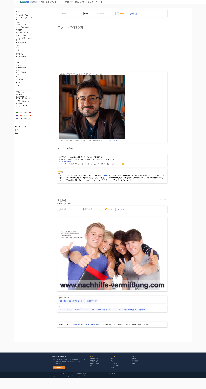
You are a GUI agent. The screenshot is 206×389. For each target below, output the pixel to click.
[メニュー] (17, 2)
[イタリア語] (25, 115)
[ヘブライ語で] (29, 118)
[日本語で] (21, 118)
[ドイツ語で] (21, 115)
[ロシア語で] (17, 118)
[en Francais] (29, 115)
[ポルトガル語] (17, 112)
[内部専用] (14, 347)
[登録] (92, 138)
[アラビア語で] (25, 118)
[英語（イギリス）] (29, 112)
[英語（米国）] (25, 112)
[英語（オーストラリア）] (17, 115)
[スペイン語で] (21, 112)
